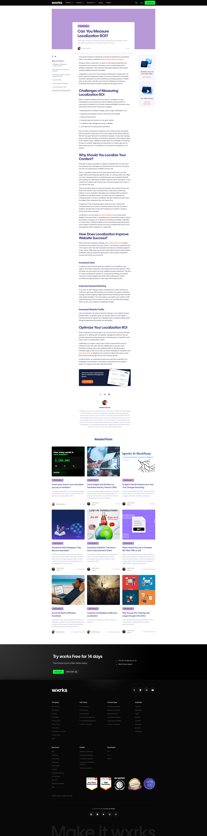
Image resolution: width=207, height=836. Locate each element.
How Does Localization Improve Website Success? (61, 75)
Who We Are (56, 706)
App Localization (112, 713)
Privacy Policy (56, 721)
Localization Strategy (86, 755)
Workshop (55, 755)
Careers (54, 713)
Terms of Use (56, 724)
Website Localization (113, 710)
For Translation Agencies (87, 717)
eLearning (138, 731)
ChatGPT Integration (86, 724)
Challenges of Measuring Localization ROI (59, 65)
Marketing (138, 710)
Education (138, 724)
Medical (137, 717)
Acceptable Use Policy (59, 731)
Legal (137, 713)
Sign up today (87, 381)
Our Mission (55, 710)
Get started (150, 2)
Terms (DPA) (55, 728)
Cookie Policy (56, 735)
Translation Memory (58, 773)
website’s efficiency (114, 243)
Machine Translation (58, 783)
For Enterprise (84, 710)
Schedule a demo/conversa (80, 672)
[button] (69, 2)
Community (55, 762)
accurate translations (106, 215)
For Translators (84, 706)
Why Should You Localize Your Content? (61, 70)
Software (138, 721)
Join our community (147, 103)
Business (138, 728)
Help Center (55, 758)
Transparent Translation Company (87, 763)
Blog (53, 751)
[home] (57, 2)
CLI (108, 755)
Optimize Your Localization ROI (61, 90)
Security (54, 769)
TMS (53, 787)
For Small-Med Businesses (88, 721)
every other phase (85, 353)
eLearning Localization (114, 721)
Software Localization (86, 751)
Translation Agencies (86, 768)
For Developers (84, 713)
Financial (138, 706)
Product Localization (113, 724)
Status (109, 758)
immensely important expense (114, 59)
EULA (53, 738)
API (108, 751)
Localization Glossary (114, 717)
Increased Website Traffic (60, 87)
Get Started (147, 77)
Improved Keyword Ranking (60, 83)
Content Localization (113, 706)
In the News (55, 717)
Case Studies (56, 766)
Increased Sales (57, 80)
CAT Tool (54, 780)
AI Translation (56, 776)
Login (141, 2)
